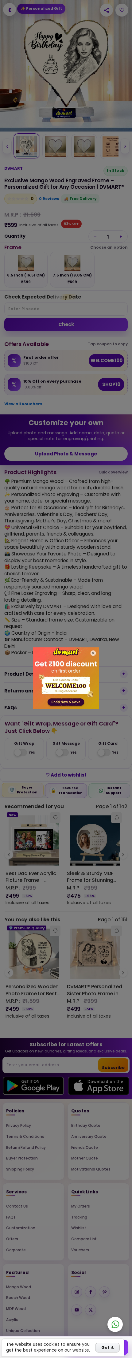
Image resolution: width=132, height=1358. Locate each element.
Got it (107, 1347)
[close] (93, 653)
